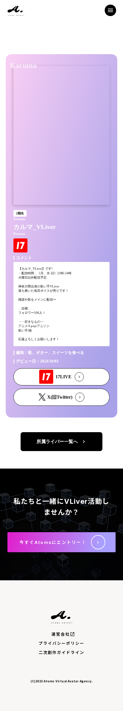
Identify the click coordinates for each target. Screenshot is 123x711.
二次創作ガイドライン (62, 652)
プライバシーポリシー (62, 643)
